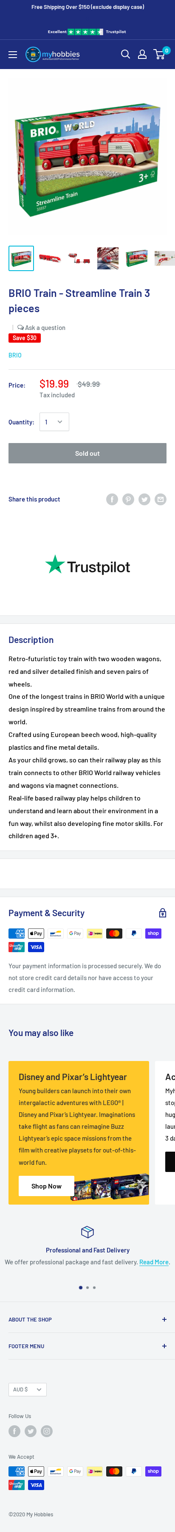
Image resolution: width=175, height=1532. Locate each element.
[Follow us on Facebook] (14, 1431)
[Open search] (125, 54)
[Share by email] (161, 498)
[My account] (142, 54)
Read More (154, 1262)
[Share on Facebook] (112, 498)
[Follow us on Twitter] (31, 1431)
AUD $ (20, 1389)
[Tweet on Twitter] (144, 498)
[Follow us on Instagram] (47, 1431)
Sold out (87, 453)
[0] (159, 54)
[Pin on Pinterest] (128, 498)
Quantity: (21, 422)
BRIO (15, 355)
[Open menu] (12, 54)
